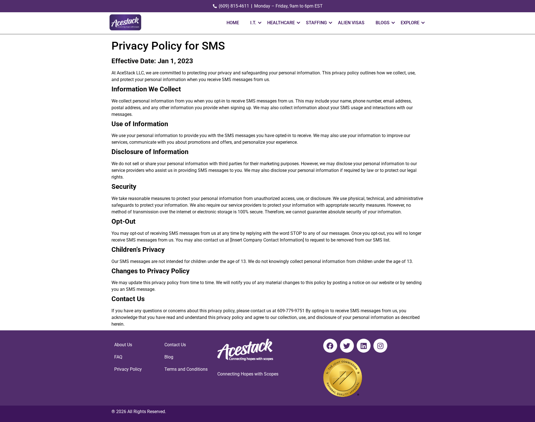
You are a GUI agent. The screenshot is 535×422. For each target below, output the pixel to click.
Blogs (383, 22)
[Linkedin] (364, 346)
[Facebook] (330, 346)
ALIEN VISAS (351, 22)
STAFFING (316, 22)
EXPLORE (410, 22)
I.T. (253, 22)
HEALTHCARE (281, 22)
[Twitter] (347, 346)
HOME (233, 22)
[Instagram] (380, 346)
